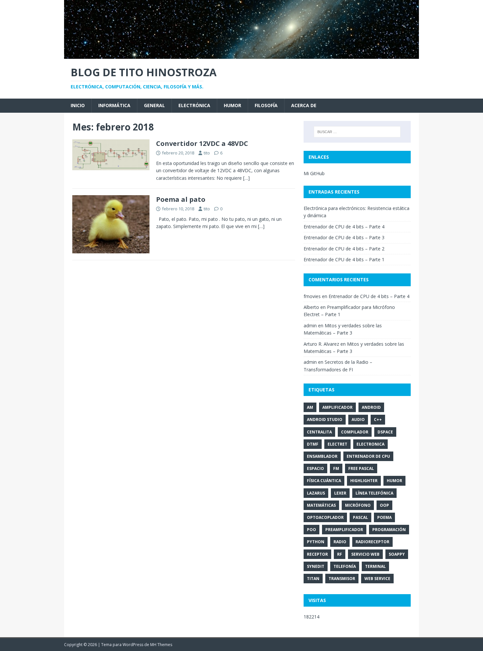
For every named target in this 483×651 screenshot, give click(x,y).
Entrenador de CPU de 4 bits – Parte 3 (344, 237)
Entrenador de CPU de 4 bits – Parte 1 (344, 259)
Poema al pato (180, 199)
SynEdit (315, 566)
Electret (337, 444)
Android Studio (324, 419)
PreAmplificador (344, 529)
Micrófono (358, 505)
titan (313, 578)
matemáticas (321, 505)
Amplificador (337, 407)
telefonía (345, 566)
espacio (315, 468)
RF (339, 554)
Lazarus (316, 493)
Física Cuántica (324, 480)
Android (371, 407)
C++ (378, 419)
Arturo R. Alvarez (321, 344)
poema (384, 517)
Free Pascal (361, 468)
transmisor (342, 578)
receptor (317, 554)
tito (207, 153)
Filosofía (266, 105)
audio (358, 419)
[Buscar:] (357, 131)
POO (311, 529)
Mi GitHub (314, 173)
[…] (246, 178)
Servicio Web (365, 554)
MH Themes (161, 644)
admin (310, 325)
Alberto (311, 307)
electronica (370, 444)
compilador (354, 432)
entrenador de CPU (368, 456)
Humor (232, 105)
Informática (114, 105)
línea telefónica (374, 493)
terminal (375, 566)
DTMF (312, 444)
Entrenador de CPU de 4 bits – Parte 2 (344, 248)
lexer (340, 493)
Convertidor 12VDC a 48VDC (202, 143)
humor (394, 480)
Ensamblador (322, 456)
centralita (319, 432)
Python (315, 542)
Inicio (78, 105)
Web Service (377, 578)
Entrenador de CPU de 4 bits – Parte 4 (344, 226)
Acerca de (303, 105)
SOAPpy (397, 554)
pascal (360, 517)
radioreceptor (372, 542)
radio (340, 542)
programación (389, 529)
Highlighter (364, 480)
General (154, 105)
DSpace (385, 432)
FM (336, 468)
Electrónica (194, 105)
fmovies (312, 296)
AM (310, 407)
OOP (384, 505)
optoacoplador (325, 517)
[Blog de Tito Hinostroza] (241, 55)
